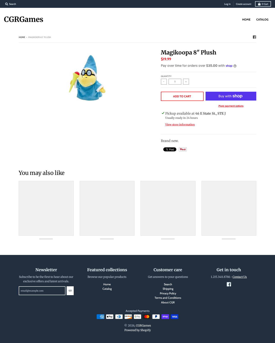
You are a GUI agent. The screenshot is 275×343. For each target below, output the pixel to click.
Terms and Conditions (168, 298)
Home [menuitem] (246, 19)
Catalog (107, 289)
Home (22, 37)
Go (70, 290)
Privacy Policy (168, 293)
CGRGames (23, 19)
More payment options (230, 105)
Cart (265, 3)
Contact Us (240, 277)
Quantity (166, 76)
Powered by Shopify (137, 330)
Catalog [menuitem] (262, 19)
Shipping (168, 289)
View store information (180, 124)
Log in (227, 3)
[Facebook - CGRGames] (254, 37)
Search (168, 284)
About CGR (168, 302)
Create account (243, 3)
